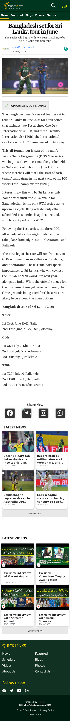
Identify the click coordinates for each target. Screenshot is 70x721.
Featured (17, 15)
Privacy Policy (47, 710)
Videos (39, 15)
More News (35, 513)
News (4, 15)
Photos (51, 15)
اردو (64, 6)
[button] (25, 105)
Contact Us (43, 671)
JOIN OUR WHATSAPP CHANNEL (28, 105)
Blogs (29, 15)
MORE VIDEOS (35, 631)
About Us (8, 671)
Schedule (8, 659)
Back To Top (35, 714)
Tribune (41, 701)
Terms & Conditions (26, 710)
